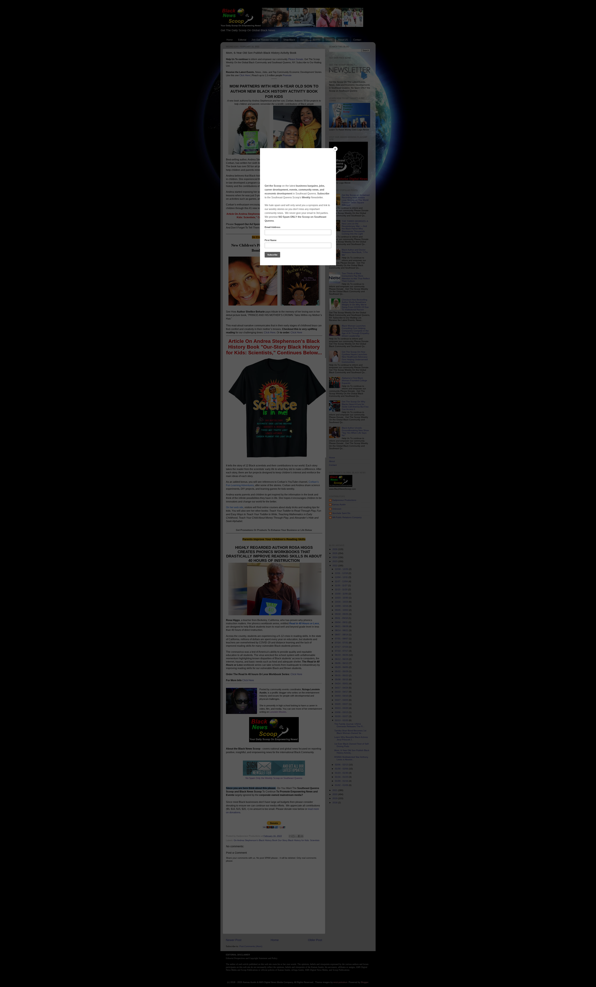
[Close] (335, 149)
